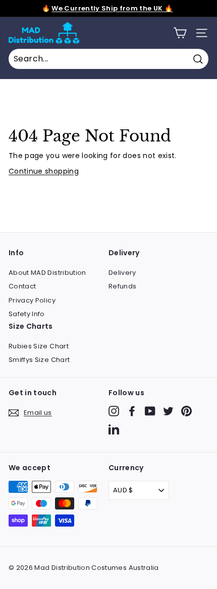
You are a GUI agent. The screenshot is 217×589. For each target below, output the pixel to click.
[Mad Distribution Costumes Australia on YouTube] (150, 411)
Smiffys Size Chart (39, 359)
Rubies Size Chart (39, 346)
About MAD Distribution (47, 272)
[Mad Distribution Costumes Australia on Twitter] (168, 411)
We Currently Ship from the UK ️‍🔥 (112, 8)
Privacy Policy (32, 300)
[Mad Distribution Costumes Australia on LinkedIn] (113, 429)
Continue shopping (44, 171)
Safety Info (27, 314)
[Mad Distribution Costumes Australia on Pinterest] (186, 411)
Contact (22, 286)
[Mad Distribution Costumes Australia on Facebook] (132, 411)
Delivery (122, 272)
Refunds (122, 286)
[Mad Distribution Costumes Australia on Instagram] (113, 411)
